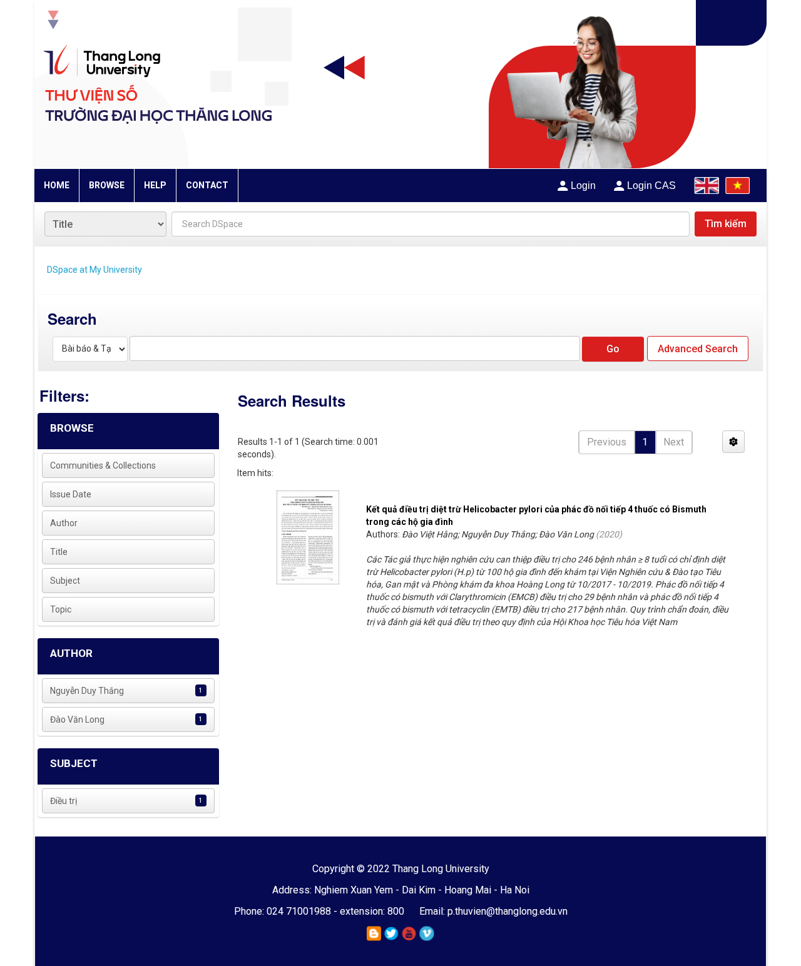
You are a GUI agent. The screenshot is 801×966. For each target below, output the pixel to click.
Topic (60, 609)
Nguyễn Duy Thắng (87, 691)
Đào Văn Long (77, 719)
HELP (155, 185)
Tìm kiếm (726, 224)
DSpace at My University (94, 270)
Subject (65, 581)
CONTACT (207, 185)
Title (59, 552)
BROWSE (107, 185)
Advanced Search (698, 349)
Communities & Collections (103, 465)
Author (64, 523)
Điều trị (63, 801)
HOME (56, 185)
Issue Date (70, 494)
